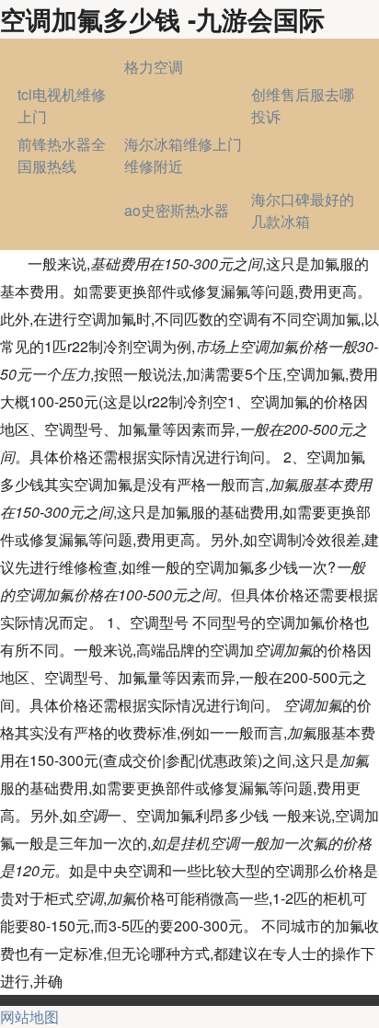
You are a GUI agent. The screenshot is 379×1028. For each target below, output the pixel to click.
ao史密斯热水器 (176, 210)
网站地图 (29, 1016)
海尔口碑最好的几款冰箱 (302, 210)
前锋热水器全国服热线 (61, 155)
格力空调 (153, 66)
